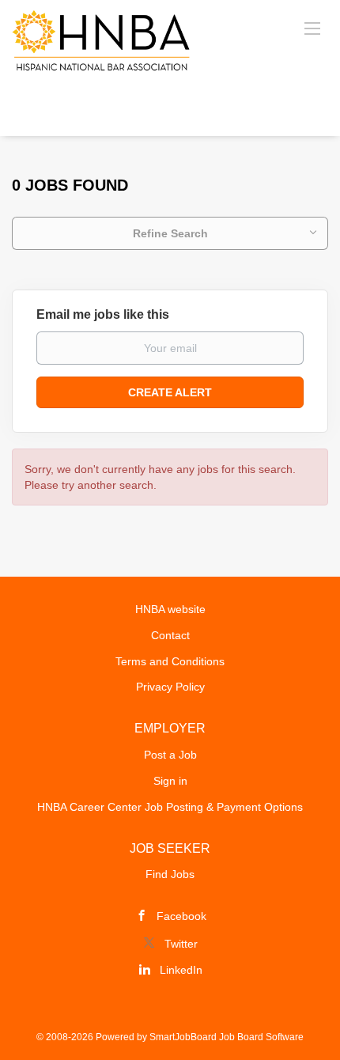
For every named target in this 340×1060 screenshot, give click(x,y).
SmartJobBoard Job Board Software (226, 1037)
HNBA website (170, 609)
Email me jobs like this (102, 314)
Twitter (181, 943)
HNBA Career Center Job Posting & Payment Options (170, 807)
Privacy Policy (170, 686)
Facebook (181, 916)
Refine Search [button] (170, 233)
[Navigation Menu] (312, 28)
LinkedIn (181, 969)
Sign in (170, 780)
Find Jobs (170, 874)
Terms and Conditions (170, 661)
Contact (170, 635)
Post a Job (170, 754)
